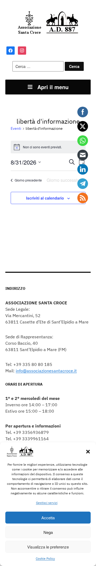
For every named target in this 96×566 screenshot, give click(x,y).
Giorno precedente (28, 180)
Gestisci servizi (47, 503)
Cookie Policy (45, 558)
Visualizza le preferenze (48, 547)
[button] (88, 451)
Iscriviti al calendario (45, 198)
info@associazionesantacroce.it (46, 370)
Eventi (16, 128)
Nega (48, 532)
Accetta (48, 517)
